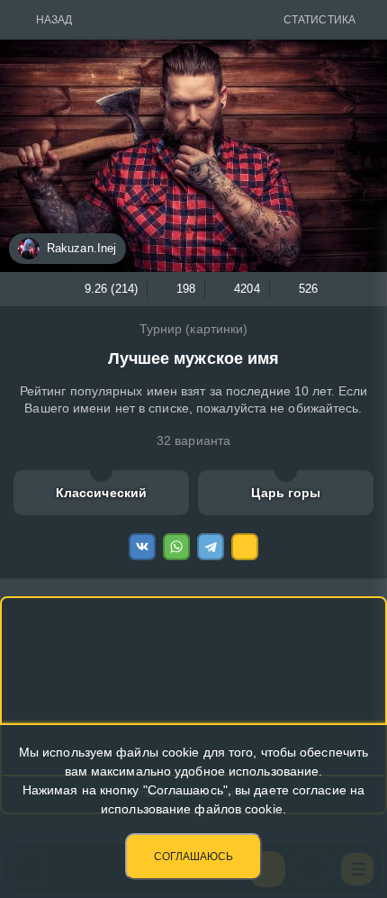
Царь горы (286, 492)
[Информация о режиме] (101, 470)
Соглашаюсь (193, 856)
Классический (101, 492)
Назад (54, 20)
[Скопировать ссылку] (244, 546)
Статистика (320, 20)
